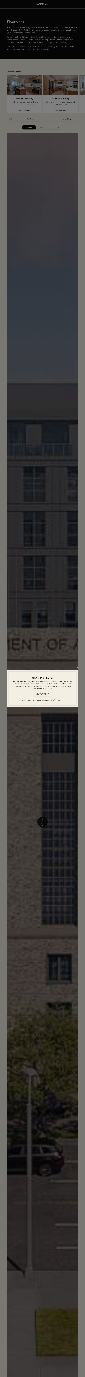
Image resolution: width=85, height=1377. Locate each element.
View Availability (42, 694)
